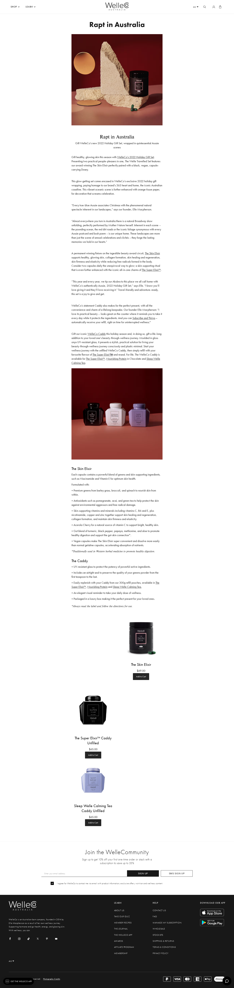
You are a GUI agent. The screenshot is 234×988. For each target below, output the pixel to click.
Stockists (158, 935)
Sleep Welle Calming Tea (127, 587)
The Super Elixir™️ (102, 354)
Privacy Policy (160, 953)
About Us (119, 910)
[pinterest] (47, 938)
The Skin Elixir (152, 253)
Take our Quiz (122, 916)
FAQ (155, 916)
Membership (121, 953)
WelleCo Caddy (97, 334)
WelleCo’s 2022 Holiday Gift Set (135, 157)
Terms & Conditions (164, 947)
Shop (14, 6)
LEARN (29, 6)
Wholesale (159, 928)
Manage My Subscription (167, 922)
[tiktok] (28, 938)
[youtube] (56, 938)
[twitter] (37, 938)
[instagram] (19, 938)
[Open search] (204, 7)
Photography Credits (51, 979)
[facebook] (10, 938)
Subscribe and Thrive (143, 318)
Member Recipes (123, 922)
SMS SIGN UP (177, 873)
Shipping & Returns (163, 941)
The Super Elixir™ (151, 270)
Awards (118, 941)
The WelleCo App (123, 935)
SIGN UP (143, 873)
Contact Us (159, 910)
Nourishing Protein (116, 358)
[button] (18, 981)
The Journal (121, 928)
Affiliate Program (124, 947)
